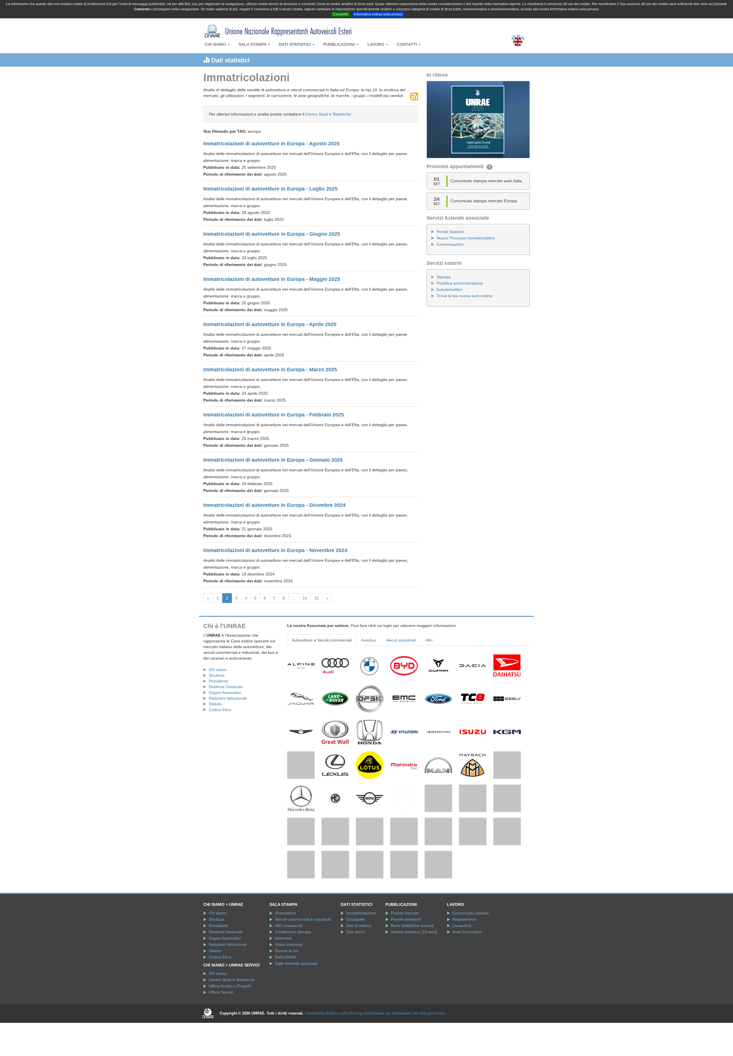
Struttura (216, 675)
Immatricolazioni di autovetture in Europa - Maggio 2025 (271, 279)
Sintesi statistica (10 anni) (414, 970)
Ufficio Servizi (221, 1030)
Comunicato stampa (470, 951)
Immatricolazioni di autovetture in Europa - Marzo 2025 (270, 369)
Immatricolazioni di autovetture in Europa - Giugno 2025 (271, 234)
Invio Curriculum (467, 970)
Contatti (407, 44)
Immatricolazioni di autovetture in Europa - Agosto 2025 (271, 143)
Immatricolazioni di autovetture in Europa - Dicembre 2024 (274, 505)
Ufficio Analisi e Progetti (230, 1024)
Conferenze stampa (293, 970)
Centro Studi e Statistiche (328, 114)
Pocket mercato (405, 951)
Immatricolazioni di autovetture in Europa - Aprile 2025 (269, 324)
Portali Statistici (450, 231)
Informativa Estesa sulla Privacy (333, 1051)
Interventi (283, 976)
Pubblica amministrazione (460, 283)
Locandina (461, 963)
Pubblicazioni (339, 44)
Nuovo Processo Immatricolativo (466, 238)
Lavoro (376, 44)
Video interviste (289, 982)
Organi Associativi (225, 692)
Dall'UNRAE (285, 995)
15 (316, 598)
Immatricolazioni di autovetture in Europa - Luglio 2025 (270, 189)
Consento (340, 14)
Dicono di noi (286, 988)
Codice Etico (220, 709)
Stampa (444, 277)
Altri (428, 640)
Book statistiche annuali (412, 963)
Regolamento (464, 957)
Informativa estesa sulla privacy (378, 14)
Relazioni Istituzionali (228, 698)
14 (305, 598)
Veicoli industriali (401, 640)
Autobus (368, 640)
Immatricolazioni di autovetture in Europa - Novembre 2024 (275, 550)
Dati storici (355, 970)
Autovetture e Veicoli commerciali (322, 640)
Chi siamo (216, 44)
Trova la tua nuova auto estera (464, 295)
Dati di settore (358, 963)
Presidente (218, 681)
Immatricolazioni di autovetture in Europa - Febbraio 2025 (273, 415)
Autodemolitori (449, 289)
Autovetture (285, 951)
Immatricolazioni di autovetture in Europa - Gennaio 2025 (273, 460)
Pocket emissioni (406, 957)
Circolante (355, 957)
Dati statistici (295, 44)
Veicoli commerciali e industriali (303, 957)
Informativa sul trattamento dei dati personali (404, 1051)
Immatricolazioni (361, 951)
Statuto (215, 704)
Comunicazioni (450, 244)
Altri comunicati (288, 963)
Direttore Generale (226, 686)
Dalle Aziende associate (296, 1001)
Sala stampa (253, 44)
